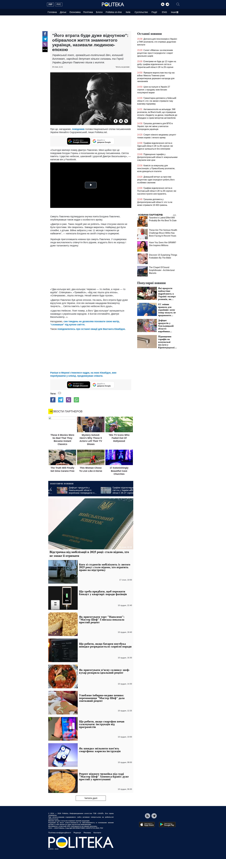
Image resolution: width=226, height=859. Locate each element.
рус (59, 4)
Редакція (77, 833)
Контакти (97, 833)
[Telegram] (167, 4)
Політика (88, 12)
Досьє (63, 12)
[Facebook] (45, 33)
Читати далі (90, 798)
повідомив (78, 129)
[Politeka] (113, 4)
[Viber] (45, 44)
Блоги (99, 12)
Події (154, 12)
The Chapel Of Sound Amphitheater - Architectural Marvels (162, 270)
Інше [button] (173, 12)
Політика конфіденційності (59, 833)
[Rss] (162, 4)
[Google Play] (167, 824)
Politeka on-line (114, 12)
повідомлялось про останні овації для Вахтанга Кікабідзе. (91, 329)
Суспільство (141, 12)
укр (50, 4)
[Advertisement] (90, 266)
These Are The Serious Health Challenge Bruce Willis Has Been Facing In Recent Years (163, 233)
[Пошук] (178, 4)
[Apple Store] (147, 824)
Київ (128, 12)
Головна (52, 12)
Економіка (75, 12)
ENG (164, 12)
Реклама (87, 833)
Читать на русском (122, 67)
